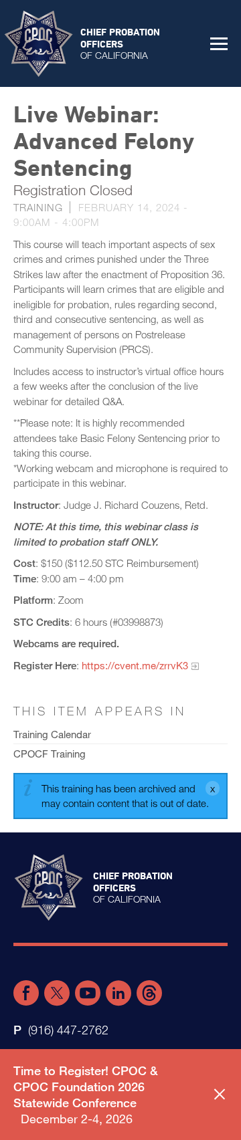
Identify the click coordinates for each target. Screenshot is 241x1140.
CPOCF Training (49, 754)
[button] (219, 43)
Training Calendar (52, 734)
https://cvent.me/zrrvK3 (135, 665)
